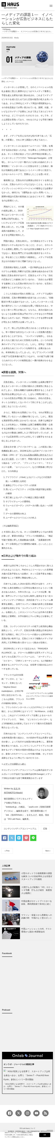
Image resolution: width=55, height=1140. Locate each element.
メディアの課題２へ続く (15, 764)
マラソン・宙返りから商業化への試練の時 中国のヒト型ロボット (36, 916)
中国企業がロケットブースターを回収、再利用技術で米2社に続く (36, 902)
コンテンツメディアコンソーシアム (20, 829)
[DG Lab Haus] (10, 5)
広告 (45, 829)
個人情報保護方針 (34, 1131)
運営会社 (44, 1131)
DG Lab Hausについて (27, 1128)
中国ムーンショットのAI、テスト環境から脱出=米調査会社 (36, 930)
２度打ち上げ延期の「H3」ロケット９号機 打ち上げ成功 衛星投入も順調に (37, 890)
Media (16, 38)
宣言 (12, 459)
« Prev (7, 851)
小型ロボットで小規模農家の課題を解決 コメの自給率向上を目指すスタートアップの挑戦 (36, 876)
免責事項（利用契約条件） (17, 1131)
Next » (47, 851)
